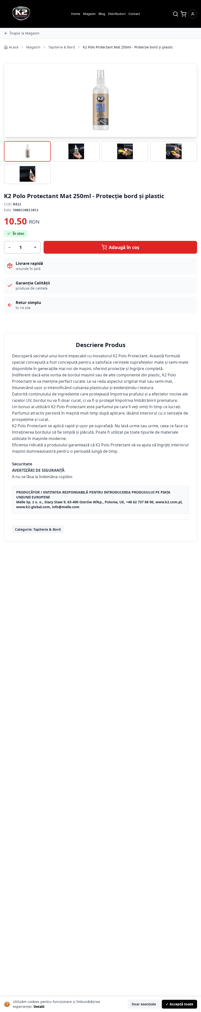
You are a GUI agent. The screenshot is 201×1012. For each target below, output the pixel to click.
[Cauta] (175, 14)
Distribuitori (117, 13)
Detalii (39, 1006)
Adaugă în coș (124, 247)
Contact (134, 13)
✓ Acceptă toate (179, 1004)
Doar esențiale (144, 1004)
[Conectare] (192, 14)
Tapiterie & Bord (61, 47)
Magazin (89, 13)
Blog (102, 13)
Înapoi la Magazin (24, 33)
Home (75, 13)
